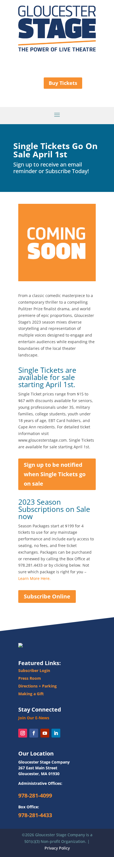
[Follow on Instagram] (22, 733)
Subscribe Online (47, 596)
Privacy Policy (57, 848)
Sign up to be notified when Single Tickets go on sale (55, 474)
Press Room (29, 678)
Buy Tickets (63, 83)
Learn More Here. (34, 578)
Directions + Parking (37, 686)
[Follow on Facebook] (33, 733)
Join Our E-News (33, 717)
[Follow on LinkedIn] (55, 733)
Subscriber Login (34, 670)
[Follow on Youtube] (44, 733)
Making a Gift (31, 693)
